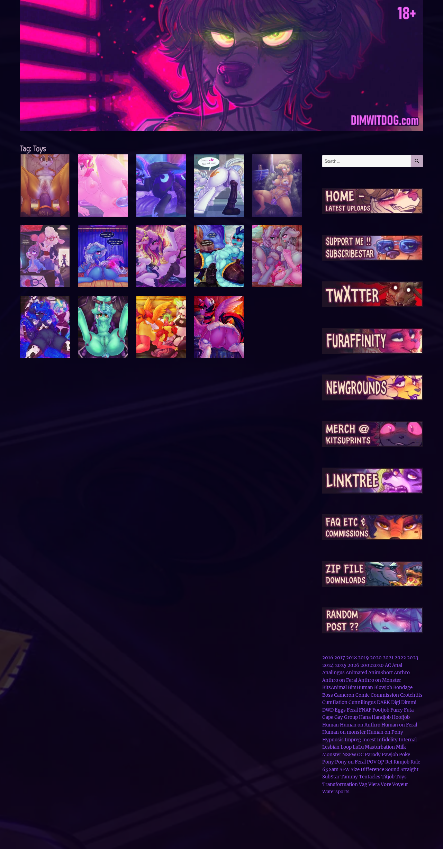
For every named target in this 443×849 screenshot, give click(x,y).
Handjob (381, 717)
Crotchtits (411, 695)
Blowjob (383, 687)
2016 (327, 658)
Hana (365, 717)
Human (330, 725)
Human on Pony (385, 732)
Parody (373, 755)
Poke (404, 755)
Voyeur (400, 784)
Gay (338, 717)
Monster (331, 755)
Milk (401, 747)
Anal (397, 665)
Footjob (380, 710)
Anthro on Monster (379, 680)
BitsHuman (360, 687)
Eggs (340, 710)
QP (381, 762)
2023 (412, 658)
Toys (401, 777)
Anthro (402, 673)
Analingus (333, 673)
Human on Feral (399, 725)
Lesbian (331, 747)
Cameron (344, 695)
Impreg (353, 740)
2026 (353, 665)
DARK (383, 702)
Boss (327, 695)
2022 (400, 658)
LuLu (358, 747)
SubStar (331, 777)
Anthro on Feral (339, 680)
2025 (340, 665)
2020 (376, 658)
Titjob (388, 777)
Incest (369, 740)
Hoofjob (401, 717)
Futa (409, 710)
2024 (328, 665)
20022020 (372, 665)
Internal (408, 740)
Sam (333, 770)
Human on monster (344, 732)
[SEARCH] (417, 161)
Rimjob (401, 762)
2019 (363, 658)
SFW (345, 770)
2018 (351, 658)
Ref (388, 762)
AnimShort (380, 673)
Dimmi (408, 702)
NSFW (349, 755)
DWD (328, 710)
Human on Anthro (360, 725)
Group (351, 717)
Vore (386, 784)
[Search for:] (366, 161)
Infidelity (387, 740)
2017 (339, 658)
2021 (388, 658)
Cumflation (334, 702)
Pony (328, 762)
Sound (392, 770)
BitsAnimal (334, 687)
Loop (346, 747)
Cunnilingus (362, 702)
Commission (385, 695)
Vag (363, 784)
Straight (409, 770)
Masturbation (380, 747)
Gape (327, 717)
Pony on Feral (350, 762)
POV (372, 762)
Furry (396, 710)
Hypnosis (333, 740)
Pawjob (390, 755)
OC (360, 755)
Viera (374, 784)
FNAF (365, 710)
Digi (395, 702)
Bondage (403, 687)
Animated (356, 673)
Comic (362, 695)
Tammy (349, 777)
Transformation (340, 784)
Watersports (336, 792)
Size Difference (367, 770)
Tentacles (369, 777)
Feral (352, 710)
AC (388, 665)
